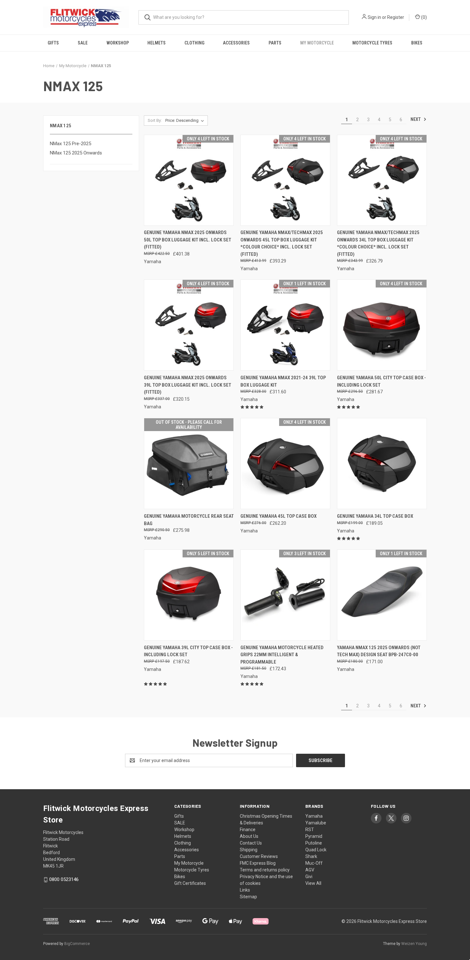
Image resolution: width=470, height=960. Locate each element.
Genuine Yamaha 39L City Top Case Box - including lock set (188, 651)
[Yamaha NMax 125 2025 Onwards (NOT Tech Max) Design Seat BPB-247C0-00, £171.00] (382, 595)
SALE (83, 42)
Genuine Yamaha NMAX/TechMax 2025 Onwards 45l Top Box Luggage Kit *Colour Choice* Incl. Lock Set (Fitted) (281, 243)
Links (245, 890)
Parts (275, 42)
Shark (311, 856)
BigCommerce (77, 943)
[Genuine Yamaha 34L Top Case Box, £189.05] (382, 463)
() (423, 17)
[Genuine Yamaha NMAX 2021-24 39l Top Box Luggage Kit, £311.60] (285, 325)
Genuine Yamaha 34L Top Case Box (375, 516)
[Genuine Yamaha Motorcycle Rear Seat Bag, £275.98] (188, 463)
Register (395, 17)
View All (313, 883)
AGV (309, 869)
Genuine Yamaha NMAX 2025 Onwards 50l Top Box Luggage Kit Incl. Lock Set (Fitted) (187, 240)
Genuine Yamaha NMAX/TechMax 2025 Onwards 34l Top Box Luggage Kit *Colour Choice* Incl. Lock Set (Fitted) (378, 243)
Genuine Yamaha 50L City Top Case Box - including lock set (381, 381)
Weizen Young (414, 943)
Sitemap (248, 896)
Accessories (236, 42)
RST (309, 829)
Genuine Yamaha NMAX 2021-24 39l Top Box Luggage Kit (283, 381)
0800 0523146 (64, 879)
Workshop (117, 42)
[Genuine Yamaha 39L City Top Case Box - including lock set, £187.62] (188, 595)
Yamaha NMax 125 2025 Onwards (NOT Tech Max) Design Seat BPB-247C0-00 (378, 651)
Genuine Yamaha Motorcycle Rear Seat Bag (189, 519)
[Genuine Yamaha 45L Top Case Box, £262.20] (285, 463)
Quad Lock (315, 849)
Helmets (156, 42)
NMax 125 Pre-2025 (70, 143)
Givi (308, 876)
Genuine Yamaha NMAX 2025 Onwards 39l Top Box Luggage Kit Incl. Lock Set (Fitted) (187, 385)
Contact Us (251, 843)
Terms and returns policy (265, 869)
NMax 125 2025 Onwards (76, 153)
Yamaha (314, 816)
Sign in (374, 17)
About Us (249, 836)
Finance (247, 829)
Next (416, 119)
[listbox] (186, 120)
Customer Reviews (259, 856)
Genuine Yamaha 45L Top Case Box (278, 516)
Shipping (248, 849)
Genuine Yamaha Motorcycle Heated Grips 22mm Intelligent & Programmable (282, 655)
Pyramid (313, 836)
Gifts (53, 42)
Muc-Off (314, 863)
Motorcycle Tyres (372, 42)
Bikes (416, 42)
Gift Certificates (190, 883)
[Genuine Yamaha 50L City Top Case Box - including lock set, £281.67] (382, 325)
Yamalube (315, 822)
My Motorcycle (317, 42)
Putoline (313, 843)
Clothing (194, 42)
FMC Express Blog (258, 863)
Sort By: (155, 120)
